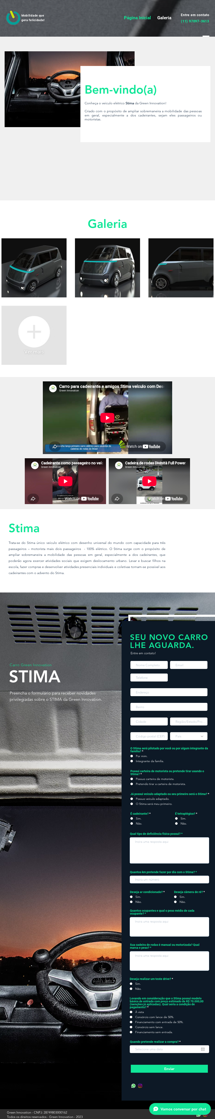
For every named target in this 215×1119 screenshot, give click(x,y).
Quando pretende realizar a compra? (156, 1041)
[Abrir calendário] (203, 1049)
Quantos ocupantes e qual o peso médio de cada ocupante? (162, 912)
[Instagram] (140, 1085)
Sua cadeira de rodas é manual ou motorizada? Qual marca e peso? (164, 946)
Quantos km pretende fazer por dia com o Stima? (162, 872)
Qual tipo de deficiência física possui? (155, 833)
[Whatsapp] (133, 1085)
